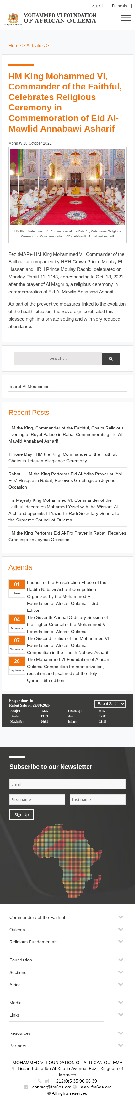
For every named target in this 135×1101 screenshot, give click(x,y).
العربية (97, 6)
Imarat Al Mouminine (29, 386)
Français (119, 6)
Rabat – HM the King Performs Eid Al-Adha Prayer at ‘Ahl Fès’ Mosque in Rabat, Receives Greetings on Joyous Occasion (65, 480)
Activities (35, 46)
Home (14, 46)
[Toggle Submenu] (121, 919)
